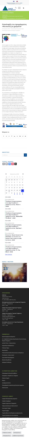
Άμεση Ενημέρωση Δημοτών (8, 336)
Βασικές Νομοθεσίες (6, 360)
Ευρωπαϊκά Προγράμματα (8, 357)
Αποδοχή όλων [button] (17, 432)
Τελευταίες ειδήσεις (8, 12)
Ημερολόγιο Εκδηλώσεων (8, 345)
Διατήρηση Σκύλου (6, 383)
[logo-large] (12, 8)
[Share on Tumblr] (17, 136)
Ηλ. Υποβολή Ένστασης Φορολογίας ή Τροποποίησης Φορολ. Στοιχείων (14, 339)
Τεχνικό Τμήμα (5, 410)
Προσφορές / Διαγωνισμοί (8, 355)
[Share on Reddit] (22, 136)
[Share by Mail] (25, 136)
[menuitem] (15, 8)
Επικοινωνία (5, 387)
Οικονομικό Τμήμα (6, 408)
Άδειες (3, 380)
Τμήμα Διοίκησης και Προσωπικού (10, 405)
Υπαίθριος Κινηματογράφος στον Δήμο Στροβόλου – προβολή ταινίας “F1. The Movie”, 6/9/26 (14, 249)
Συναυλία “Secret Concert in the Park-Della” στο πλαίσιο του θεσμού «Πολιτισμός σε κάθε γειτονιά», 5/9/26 (14, 237)
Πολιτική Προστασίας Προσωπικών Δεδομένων (13, 352)
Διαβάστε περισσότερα (18, 435)
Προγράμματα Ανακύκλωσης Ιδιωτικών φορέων (13, 385)
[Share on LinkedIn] (14, 136)
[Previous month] (6, 174)
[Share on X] (6, 136)
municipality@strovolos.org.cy (14, 3)
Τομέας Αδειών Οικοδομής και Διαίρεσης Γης (12, 413)
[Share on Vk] (20, 136)
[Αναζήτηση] (15, 8)
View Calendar (8, 254)
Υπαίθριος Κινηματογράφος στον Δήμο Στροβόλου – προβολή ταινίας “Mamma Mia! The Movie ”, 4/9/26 (14, 215)
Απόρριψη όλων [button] (6, 435)
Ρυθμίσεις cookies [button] (7, 432)
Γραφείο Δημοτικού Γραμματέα (9, 403)
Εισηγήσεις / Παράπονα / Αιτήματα (10, 375)
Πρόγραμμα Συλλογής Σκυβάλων (9, 373)
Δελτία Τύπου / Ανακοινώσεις (9, 343)
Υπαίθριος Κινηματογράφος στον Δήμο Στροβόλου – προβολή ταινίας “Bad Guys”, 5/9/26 (14, 227)
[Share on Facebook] (3, 136)
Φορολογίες (5, 350)
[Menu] (19, 8)
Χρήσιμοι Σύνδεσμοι (6, 362)
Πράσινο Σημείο (5, 378)
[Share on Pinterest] (11, 136)
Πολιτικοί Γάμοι (5, 348)
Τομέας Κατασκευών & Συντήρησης (10, 415)
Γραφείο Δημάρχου (6, 401)
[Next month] (23, 174)
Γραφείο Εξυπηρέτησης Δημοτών (9, 398)
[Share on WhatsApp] (9, 136)
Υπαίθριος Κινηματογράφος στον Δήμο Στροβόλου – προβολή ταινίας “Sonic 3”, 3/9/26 (14, 203)
